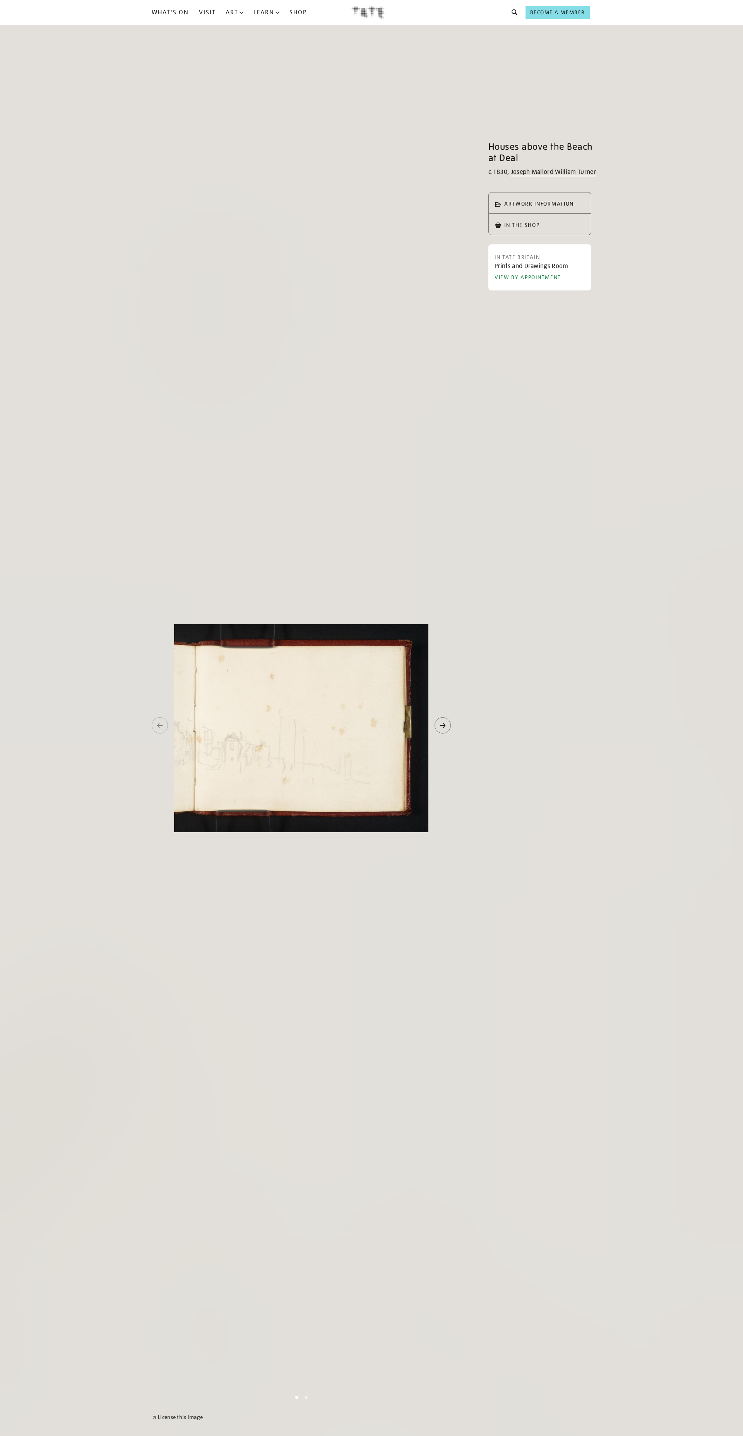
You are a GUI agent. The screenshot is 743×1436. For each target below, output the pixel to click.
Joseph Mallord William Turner (553, 172)
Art (232, 12)
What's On (170, 12)
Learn (263, 12)
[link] (177, 1417)
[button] (512, 12)
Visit (207, 12)
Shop (298, 12)
